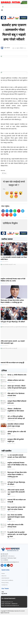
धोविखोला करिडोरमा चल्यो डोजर (16, 380)
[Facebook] (2, 565)
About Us (4, 575)
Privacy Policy (5, 582)
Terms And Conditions (7, 580)
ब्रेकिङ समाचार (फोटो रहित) (6, 275)
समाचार (3, 254)
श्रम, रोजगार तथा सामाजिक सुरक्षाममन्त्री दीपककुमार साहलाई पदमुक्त (16, 517)
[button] (3, 211)
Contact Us (4, 585)
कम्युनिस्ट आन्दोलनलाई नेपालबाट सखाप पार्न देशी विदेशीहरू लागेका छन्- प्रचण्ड (17, 465)
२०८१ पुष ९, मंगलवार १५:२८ (4, 261)
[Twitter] (5, 565)
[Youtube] (11, 565)
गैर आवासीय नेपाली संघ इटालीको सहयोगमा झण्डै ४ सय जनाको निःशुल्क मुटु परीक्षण (17, 534)
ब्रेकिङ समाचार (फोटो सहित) (6, 338)
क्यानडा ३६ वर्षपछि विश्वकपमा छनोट (17, 375)
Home (3, 573)
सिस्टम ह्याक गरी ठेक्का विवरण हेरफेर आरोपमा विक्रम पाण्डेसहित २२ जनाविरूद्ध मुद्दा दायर (17, 474)
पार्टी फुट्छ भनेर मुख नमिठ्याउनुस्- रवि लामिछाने (13, 322)
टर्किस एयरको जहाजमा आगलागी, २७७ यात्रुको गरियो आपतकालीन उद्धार (16, 492)
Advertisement (5, 578)
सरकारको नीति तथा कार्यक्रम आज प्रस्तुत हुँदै (12, 362)
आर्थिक (3, 359)
